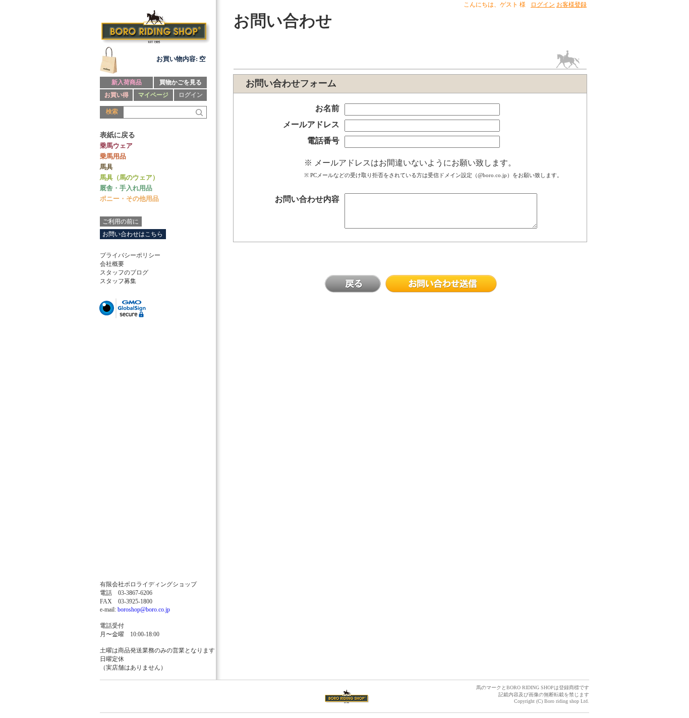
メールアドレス (311, 124)
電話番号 (323, 140)
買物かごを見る (180, 82)
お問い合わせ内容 (307, 199)
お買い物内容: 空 (181, 59)
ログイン (191, 94)
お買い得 (116, 94)
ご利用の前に (120, 221)
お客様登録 (571, 4)
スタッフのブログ (124, 272)
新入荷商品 (126, 82)
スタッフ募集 (118, 281)
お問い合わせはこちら (132, 234)
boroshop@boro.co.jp (144, 609)
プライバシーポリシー (130, 255)
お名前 (327, 108)
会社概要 (112, 263)
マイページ (153, 94)
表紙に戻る (117, 135)
